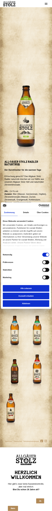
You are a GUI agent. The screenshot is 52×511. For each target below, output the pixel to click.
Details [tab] (26, 212)
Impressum (8, 441)
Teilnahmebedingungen (31, 441)
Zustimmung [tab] (9, 212)
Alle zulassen (26, 288)
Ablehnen (26, 303)
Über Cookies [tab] (42, 212)
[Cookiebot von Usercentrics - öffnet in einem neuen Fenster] (38, 205)
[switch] (45, 262)
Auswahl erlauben (26, 296)
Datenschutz (18, 441)
